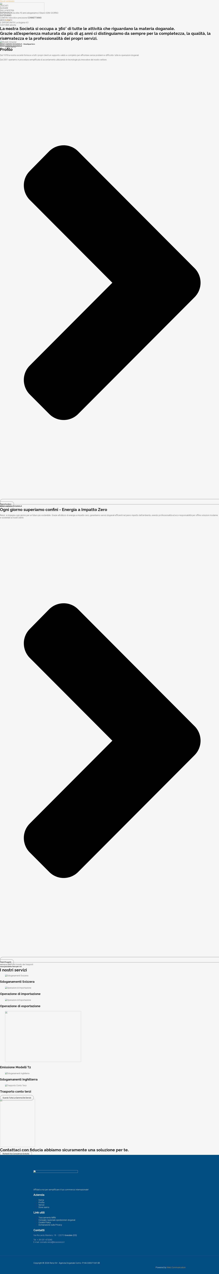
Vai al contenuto (7, 1)
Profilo (8, 29)
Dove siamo (10, 47)
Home (8, 20)
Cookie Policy (45, 1222)
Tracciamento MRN (47, 1217)
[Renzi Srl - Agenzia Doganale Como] (22, 12)
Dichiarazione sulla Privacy (50, 1225)
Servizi (8, 38)
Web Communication (176, 1267)
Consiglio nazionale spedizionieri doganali (57, 1220)
